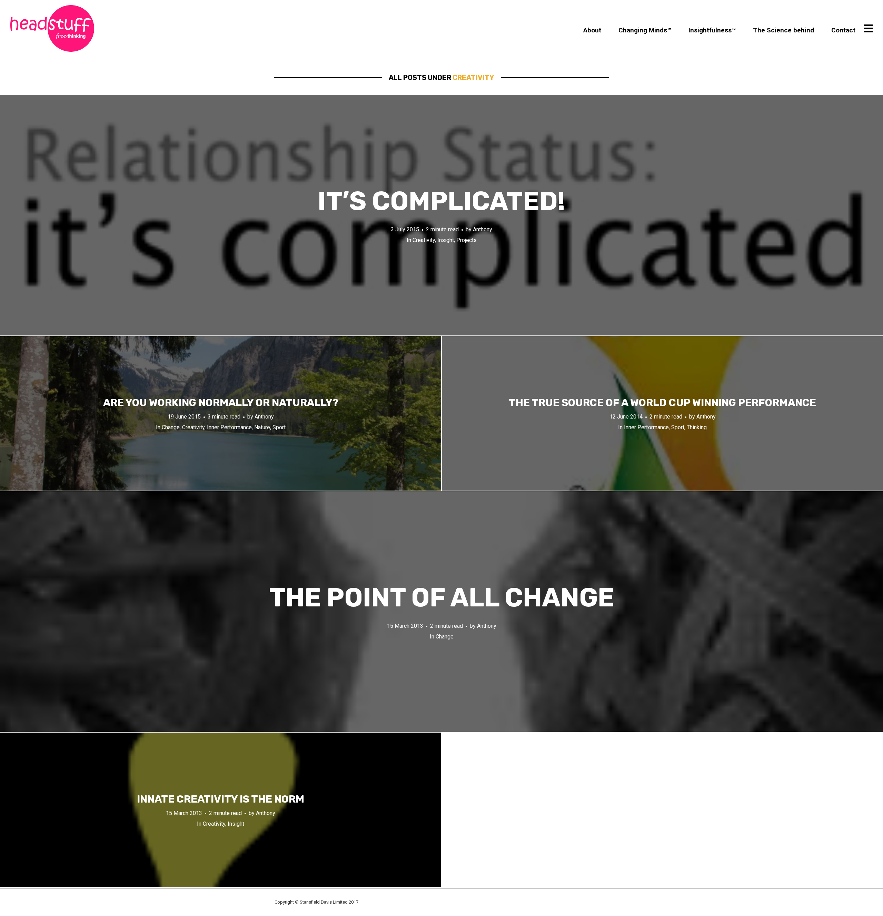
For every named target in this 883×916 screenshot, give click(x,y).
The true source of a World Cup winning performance (662, 402)
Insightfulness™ (712, 30)
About (592, 30)
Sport (279, 427)
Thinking (697, 427)
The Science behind (783, 30)
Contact (843, 30)
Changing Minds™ (644, 30)
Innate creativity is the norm (220, 799)
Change (171, 427)
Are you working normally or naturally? (220, 402)
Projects (466, 240)
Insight (445, 240)
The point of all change (441, 597)
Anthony (482, 229)
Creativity (424, 240)
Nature (262, 427)
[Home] (52, 28)
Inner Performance (229, 427)
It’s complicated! (441, 201)
